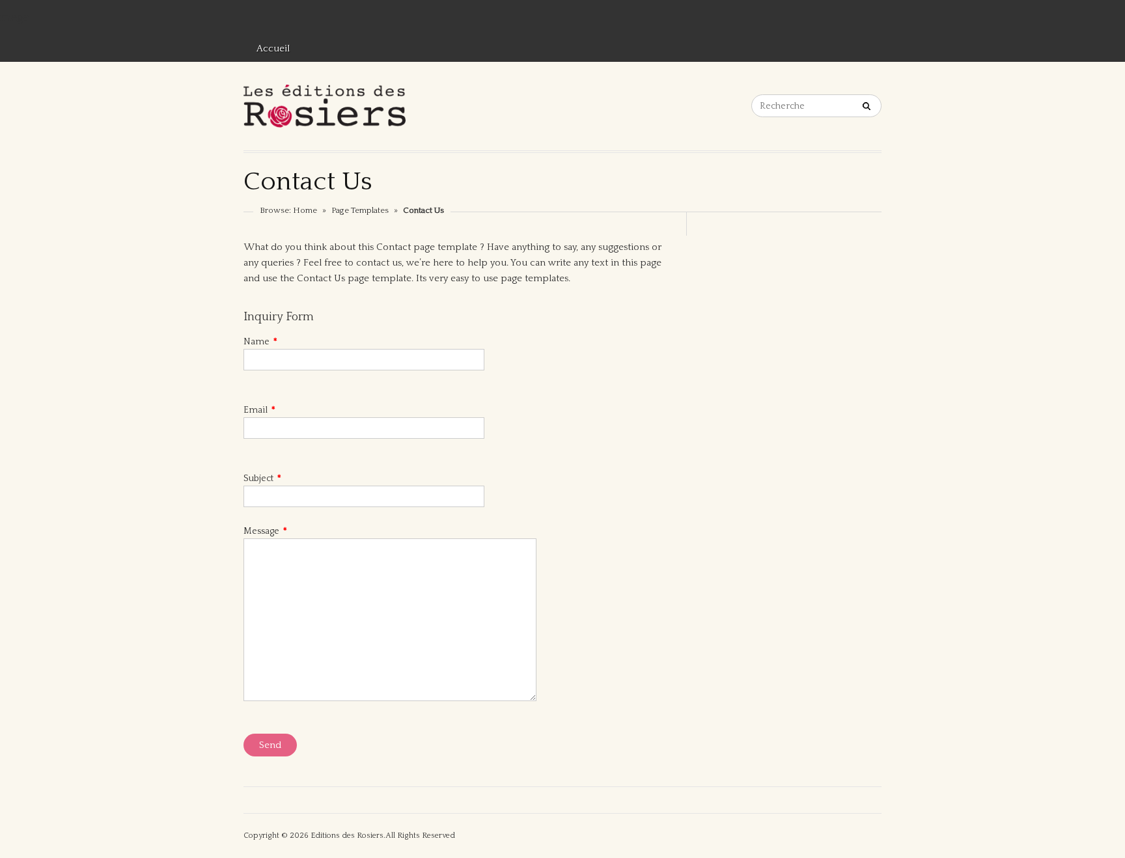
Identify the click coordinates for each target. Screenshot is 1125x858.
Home (305, 210)
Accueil (273, 48)
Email (259, 410)
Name (260, 342)
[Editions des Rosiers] (324, 106)
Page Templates (360, 210)
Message (265, 531)
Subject (262, 478)
